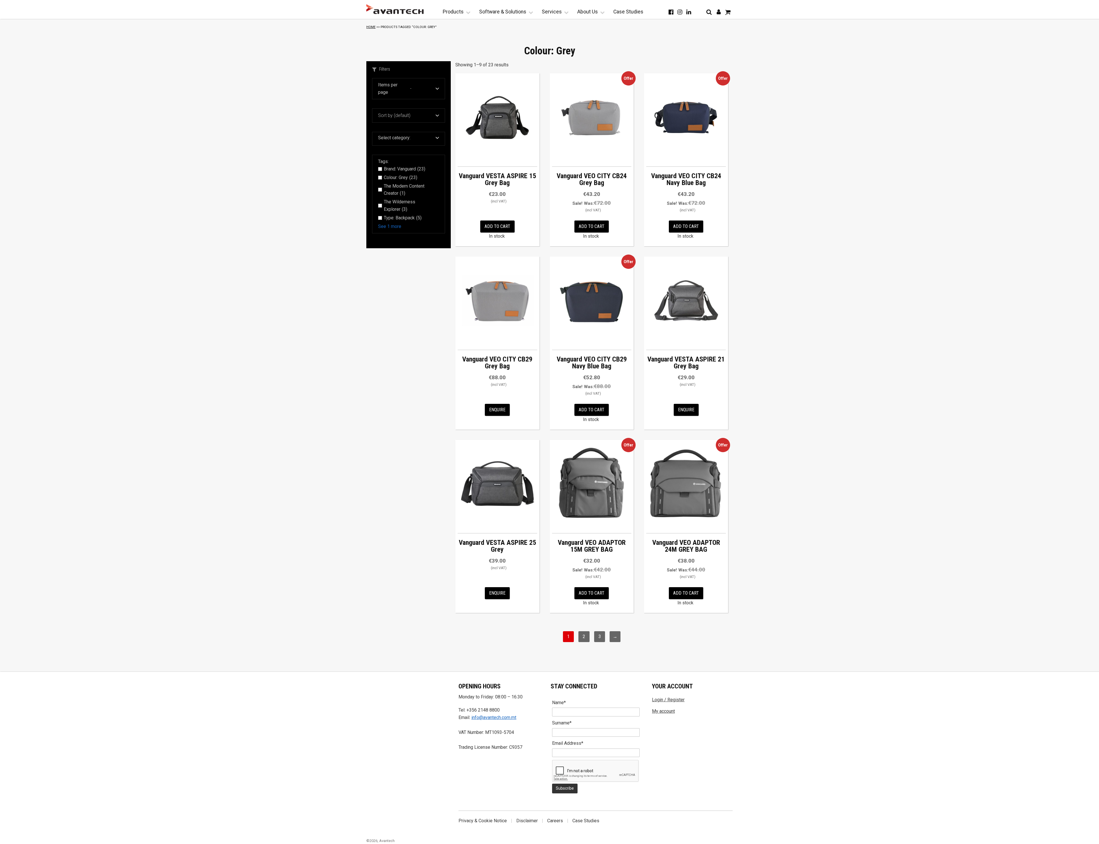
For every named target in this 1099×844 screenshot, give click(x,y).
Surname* (562, 723)
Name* (559, 702)
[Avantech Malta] (395, 9)
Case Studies (628, 12)
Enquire (497, 409)
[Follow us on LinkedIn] (688, 12)
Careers (555, 820)
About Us (587, 12)
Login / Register (668, 699)
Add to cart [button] (497, 226)
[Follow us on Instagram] (679, 12)
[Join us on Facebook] (671, 12)
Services (552, 12)
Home (370, 27)
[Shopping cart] (728, 12)
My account (663, 711)
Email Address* (567, 743)
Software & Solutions (502, 12)
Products (453, 12)
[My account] (718, 12)
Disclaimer (527, 820)
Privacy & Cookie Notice (482, 820)
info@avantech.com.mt (493, 717)
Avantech (387, 841)
